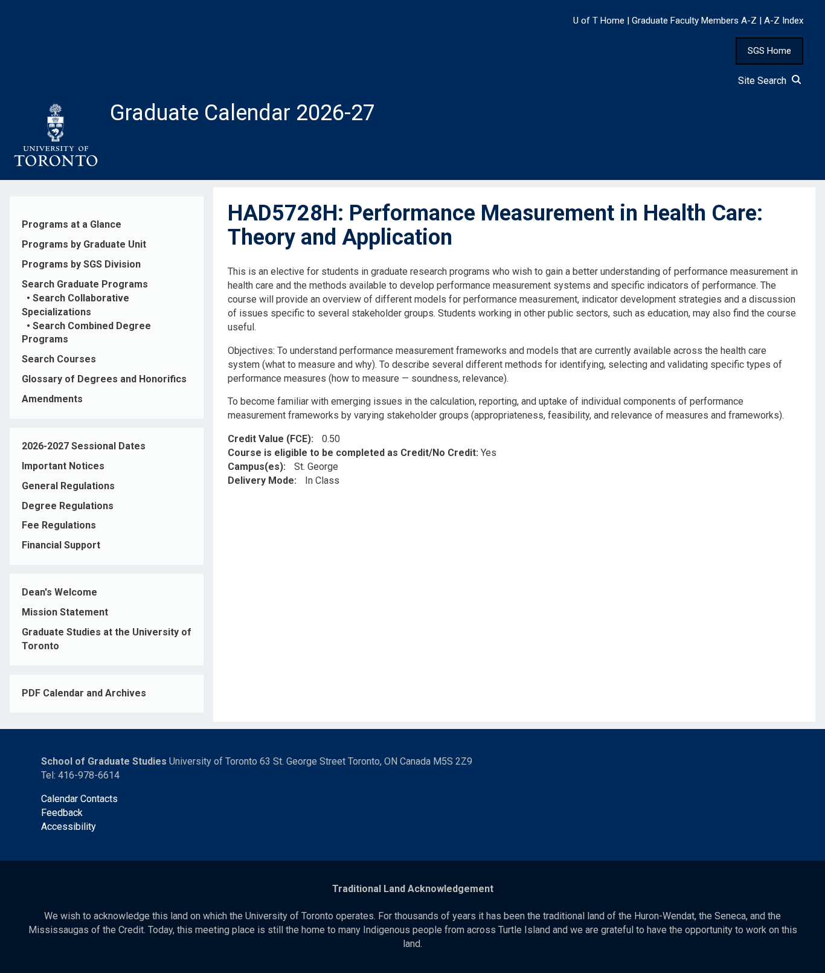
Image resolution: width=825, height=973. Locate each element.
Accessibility (68, 826)
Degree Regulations (68, 506)
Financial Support (61, 545)
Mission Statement (65, 612)
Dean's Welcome (59, 592)
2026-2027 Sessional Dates (84, 446)
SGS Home (769, 50)
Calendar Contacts (79, 798)
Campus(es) (255, 466)
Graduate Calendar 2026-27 (242, 113)
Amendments (52, 399)
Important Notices (63, 466)
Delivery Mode (261, 480)
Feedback (62, 812)
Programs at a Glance (71, 224)
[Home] (55, 135)
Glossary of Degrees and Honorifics (104, 379)
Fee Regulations (59, 525)
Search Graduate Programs (85, 284)
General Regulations (68, 486)
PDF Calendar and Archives (84, 693)
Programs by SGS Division (81, 264)
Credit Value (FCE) (269, 439)
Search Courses (59, 359)
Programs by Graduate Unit (84, 244)
